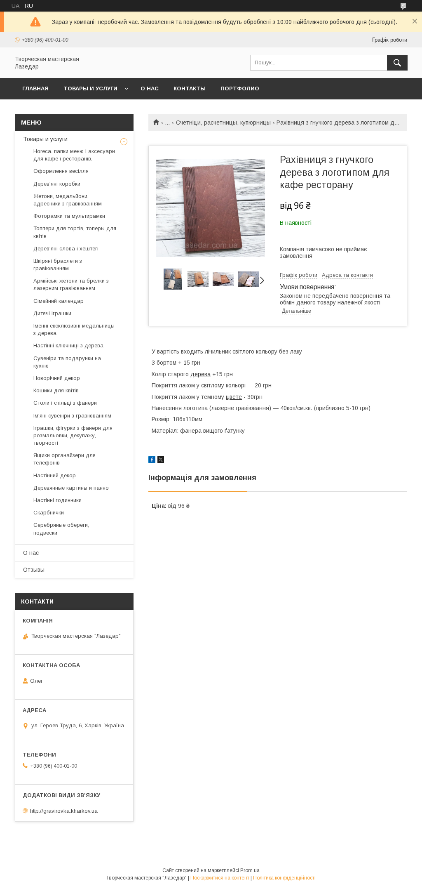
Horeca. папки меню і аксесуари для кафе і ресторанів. (74, 155)
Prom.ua (250, 870)
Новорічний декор (56, 378)
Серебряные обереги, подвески (61, 528)
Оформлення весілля (61, 171)
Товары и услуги (90, 88)
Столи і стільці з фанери (65, 403)
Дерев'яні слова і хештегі (65, 248)
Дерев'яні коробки (56, 184)
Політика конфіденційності (284, 878)
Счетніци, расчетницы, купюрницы (223, 122)
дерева (200, 374)
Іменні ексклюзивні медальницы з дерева (74, 329)
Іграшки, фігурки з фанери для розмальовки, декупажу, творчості (73, 435)
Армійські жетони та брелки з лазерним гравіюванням (71, 284)
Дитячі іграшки (52, 313)
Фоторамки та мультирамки (69, 216)
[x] (160, 460)
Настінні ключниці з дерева (68, 345)
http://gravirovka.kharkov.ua (64, 810)
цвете (234, 397)
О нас (150, 88)
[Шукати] (397, 63)
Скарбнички (48, 512)
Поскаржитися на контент (219, 878)
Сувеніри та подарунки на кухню (67, 362)
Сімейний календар (58, 301)
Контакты (189, 88)
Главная (35, 88)
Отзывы (34, 569)
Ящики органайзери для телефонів (64, 459)
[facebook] (151, 460)
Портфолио (239, 88)
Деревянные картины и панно (71, 488)
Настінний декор (54, 475)
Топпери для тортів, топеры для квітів (74, 232)
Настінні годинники (57, 500)
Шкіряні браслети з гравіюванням (57, 264)
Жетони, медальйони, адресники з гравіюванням (67, 200)
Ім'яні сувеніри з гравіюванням (72, 416)
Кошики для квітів (56, 390)
